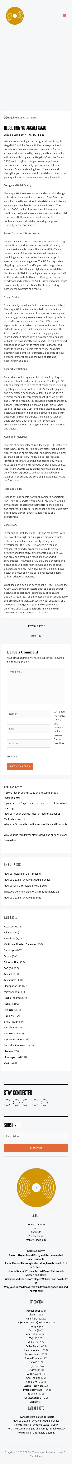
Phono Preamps (13, 997)
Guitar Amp (10, 979)
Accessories (11, 926)
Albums (8, 932)
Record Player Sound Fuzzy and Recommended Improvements (36, 1257)
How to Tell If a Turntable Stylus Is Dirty (25, 885)
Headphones (11, 985)
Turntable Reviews (14, 1045)
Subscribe (36, 1148)
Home (36, 1228)
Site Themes (11, 1027)
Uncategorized (12, 1057)
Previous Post (36, 625)
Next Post (36, 635)
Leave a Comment (14, 134)
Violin (7, 1063)
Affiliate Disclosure (36, 1239)
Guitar (7, 973)
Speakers (9, 1033)
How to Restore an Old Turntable (22, 873)
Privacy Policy (36, 1235)
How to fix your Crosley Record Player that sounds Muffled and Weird (36, 1273)
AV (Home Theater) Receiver (20, 944)
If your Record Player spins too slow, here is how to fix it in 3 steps (36, 1265)
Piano (7, 1003)
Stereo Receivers (14, 1039)
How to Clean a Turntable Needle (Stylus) (27, 879)
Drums (8, 956)
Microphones (11, 991)
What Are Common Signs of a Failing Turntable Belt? (32, 891)
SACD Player (11, 1021)
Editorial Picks (12, 962)
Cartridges (10, 950)
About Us (36, 1231)
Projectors (10, 1009)
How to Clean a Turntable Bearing (22, 897)
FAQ (28, 134)
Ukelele (8, 1051)
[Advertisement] (36, 69)
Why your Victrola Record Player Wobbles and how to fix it (36, 1281)
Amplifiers (9, 938)
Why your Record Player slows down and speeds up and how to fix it (36, 1288)
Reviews (9, 1015)
